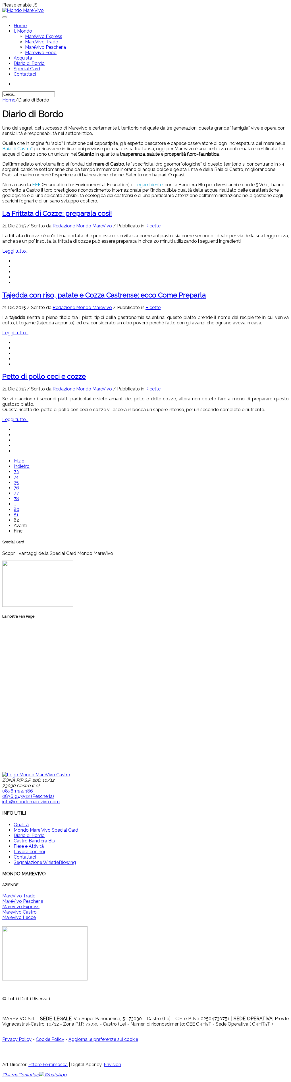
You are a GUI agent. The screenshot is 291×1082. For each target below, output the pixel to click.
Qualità (21, 824)
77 (16, 493)
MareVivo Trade (41, 42)
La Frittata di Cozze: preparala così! (57, 213)
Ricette (153, 226)
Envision (112, 1064)
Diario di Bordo (29, 63)
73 (16, 471)
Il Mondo (23, 31)
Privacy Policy (17, 1039)
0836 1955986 (17, 791)
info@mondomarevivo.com (31, 801)
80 (16, 509)
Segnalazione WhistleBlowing (45, 862)
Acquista (23, 58)
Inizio (19, 461)
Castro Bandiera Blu (34, 841)
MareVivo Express (43, 36)
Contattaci (25, 74)
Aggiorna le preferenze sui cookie (103, 1039)
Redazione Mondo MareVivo (82, 226)
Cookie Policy (50, 1039)
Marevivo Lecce (19, 917)
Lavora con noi (29, 851)
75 (16, 482)
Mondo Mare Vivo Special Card (46, 830)
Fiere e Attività (29, 846)
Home (20, 25)
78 (16, 498)
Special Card (27, 68)
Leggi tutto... (15, 251)
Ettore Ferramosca (48, 1064)
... (15, 504)
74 (16, 477)
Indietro (22, 466)
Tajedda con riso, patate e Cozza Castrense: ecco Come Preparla (104, 295)
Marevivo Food (41, 52)
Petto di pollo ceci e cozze (44, 376)
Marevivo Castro (19, 912)
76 (16, 488)
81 (16, 514)
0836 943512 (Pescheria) (28, 796)
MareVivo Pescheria (45, 47)
